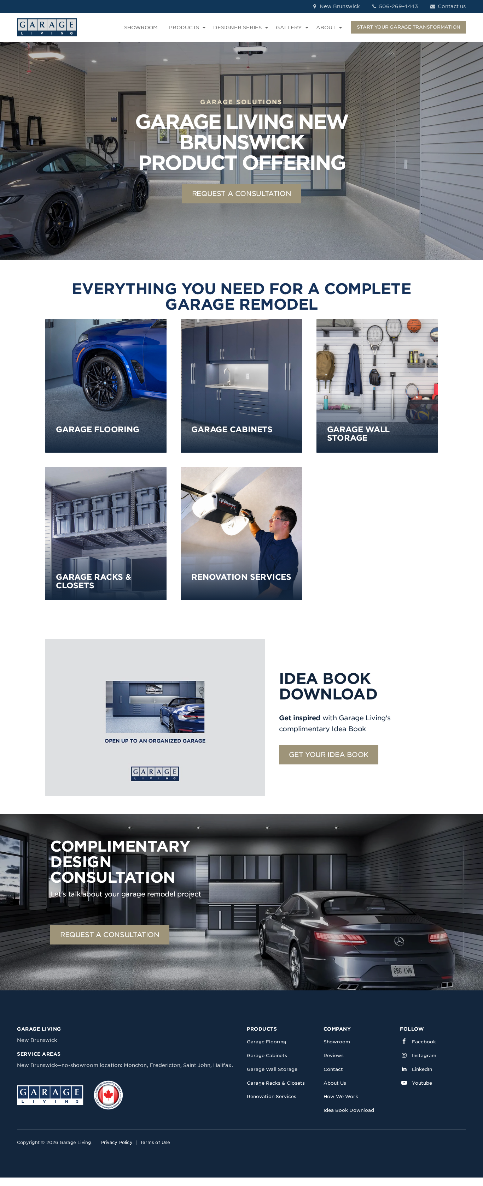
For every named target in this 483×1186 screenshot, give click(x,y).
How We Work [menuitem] (341, 1096)
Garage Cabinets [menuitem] (267, 1055)
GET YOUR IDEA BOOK (328, 755)
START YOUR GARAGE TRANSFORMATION (408, 27)
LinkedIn (422, 1069)
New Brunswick (339, 6)
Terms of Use (155, 1142)
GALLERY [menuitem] (289, 27)
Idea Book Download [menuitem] (349, 1110)
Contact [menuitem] (333, 1069)
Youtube (422, 1083)
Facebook (424, 1041)
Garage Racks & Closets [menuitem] (276, 1083)
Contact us (451, 6)
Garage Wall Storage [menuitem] (272, 1069)
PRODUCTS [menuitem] (184, 27)
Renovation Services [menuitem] (271, 1096)
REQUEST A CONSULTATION (241, 194)
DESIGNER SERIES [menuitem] (237, 27)
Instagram (424, 1055)
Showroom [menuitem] (337, 1041)
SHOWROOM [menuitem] (141, 27)
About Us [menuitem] (335, 1083)
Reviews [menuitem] (334, 1055)
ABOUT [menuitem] (326, 27)
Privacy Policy (117, 1142)
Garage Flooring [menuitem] (266, 1041)
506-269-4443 (398, 6)
